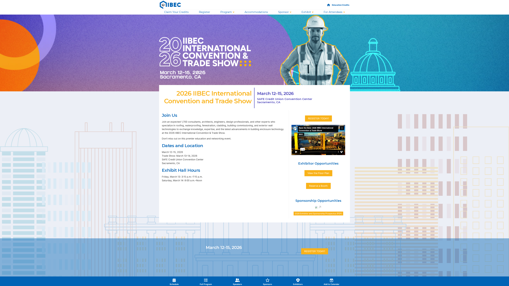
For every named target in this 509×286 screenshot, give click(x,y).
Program (226, 12)
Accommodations (256, 12)
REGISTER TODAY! (318, 118)
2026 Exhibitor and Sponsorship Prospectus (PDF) (318, 213)
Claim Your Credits (176, 12)
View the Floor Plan (318, 173)
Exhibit (306, 12)
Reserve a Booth (318, 185)
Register (204, 12)
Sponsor (283, 12)
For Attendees (333, 12)
